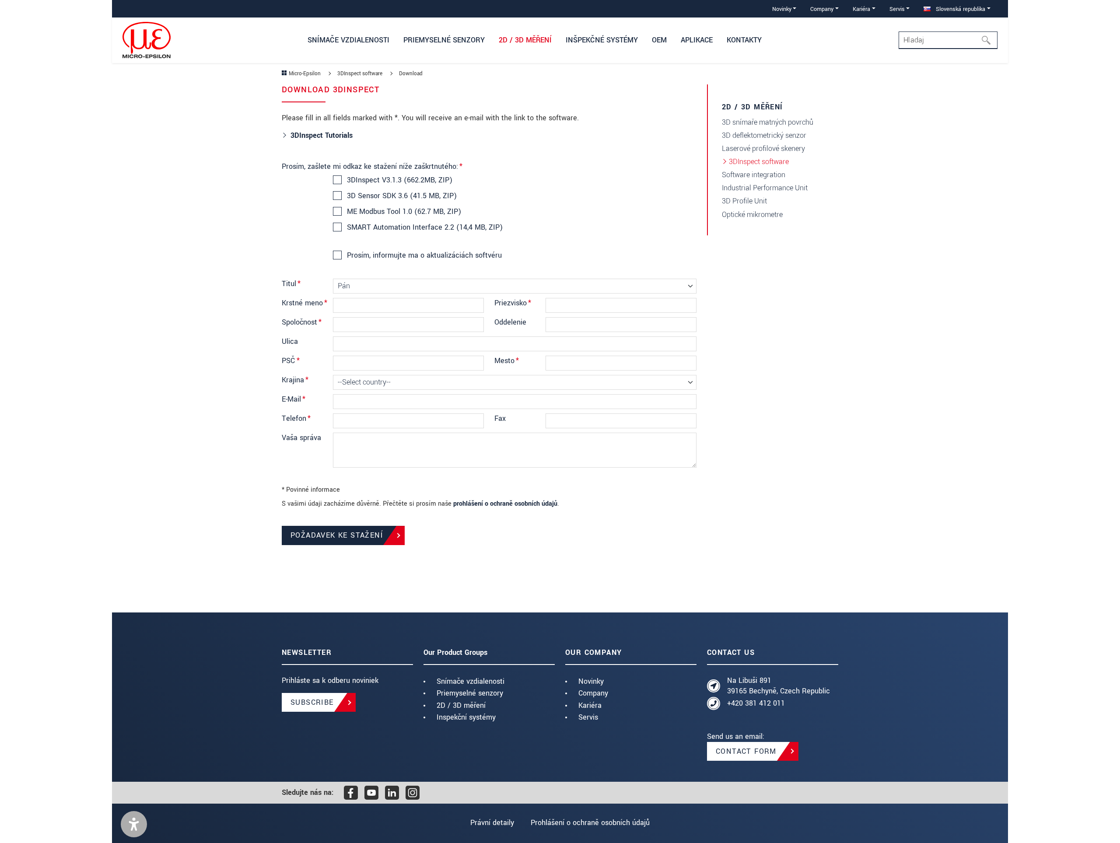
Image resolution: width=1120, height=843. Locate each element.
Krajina (295, 380)
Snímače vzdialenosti (470, 681)
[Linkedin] (392, 793)
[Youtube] (371, 793)
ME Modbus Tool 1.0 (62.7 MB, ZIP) (404, 212)
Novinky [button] (781, 9)
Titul (291, 284)
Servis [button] (897, 9)
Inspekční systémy (466, 717)
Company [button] (821, 9)
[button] (134, 824)
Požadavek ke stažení (336, 535)
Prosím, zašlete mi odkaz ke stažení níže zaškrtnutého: (372, 166)
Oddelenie (510, 322)
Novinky (591, 681)
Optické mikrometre (752, 215)
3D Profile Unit (744, 201)
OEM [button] (659, 40)
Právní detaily (492, 823)
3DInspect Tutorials (322, 135)
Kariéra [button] (861, 9)
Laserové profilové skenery (763, 148)
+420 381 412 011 (756, 703)
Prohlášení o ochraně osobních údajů (590, 823)
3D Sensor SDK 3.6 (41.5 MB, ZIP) (402, 196)
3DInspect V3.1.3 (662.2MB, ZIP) (399, 180)
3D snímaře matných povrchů (767, 122)
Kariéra (590, 705)
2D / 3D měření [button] (525, 40)
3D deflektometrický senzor (764, 135)
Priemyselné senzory (470, 693)
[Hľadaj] (989, 40)
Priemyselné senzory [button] (444, 40)
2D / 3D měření (461, 705)
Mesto (506, 361)
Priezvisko (512, 303)
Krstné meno (304, 303)
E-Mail (293, 399)
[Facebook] (351, 793)
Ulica (290, 341)
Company (593, 693)
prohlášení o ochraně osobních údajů (505, 503)
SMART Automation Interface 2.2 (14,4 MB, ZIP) (425, 227)
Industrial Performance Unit (765, 188)
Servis (588, 717)
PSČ (291, 361)
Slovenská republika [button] (959, 9)
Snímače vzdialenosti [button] (348, 40)
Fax (500, 418)
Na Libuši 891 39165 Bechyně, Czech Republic (778, 685)
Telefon (296, 418)
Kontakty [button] (744, 40)
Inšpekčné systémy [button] (602, 40)
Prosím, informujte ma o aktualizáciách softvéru (424, 255)
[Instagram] (413, 793)
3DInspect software (759, 162)
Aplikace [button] (697, 40)
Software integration (753, 175)
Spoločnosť (302, 322)
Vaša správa (301, 438)
